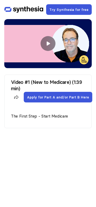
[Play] (48, 43)
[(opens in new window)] (23, 9)
